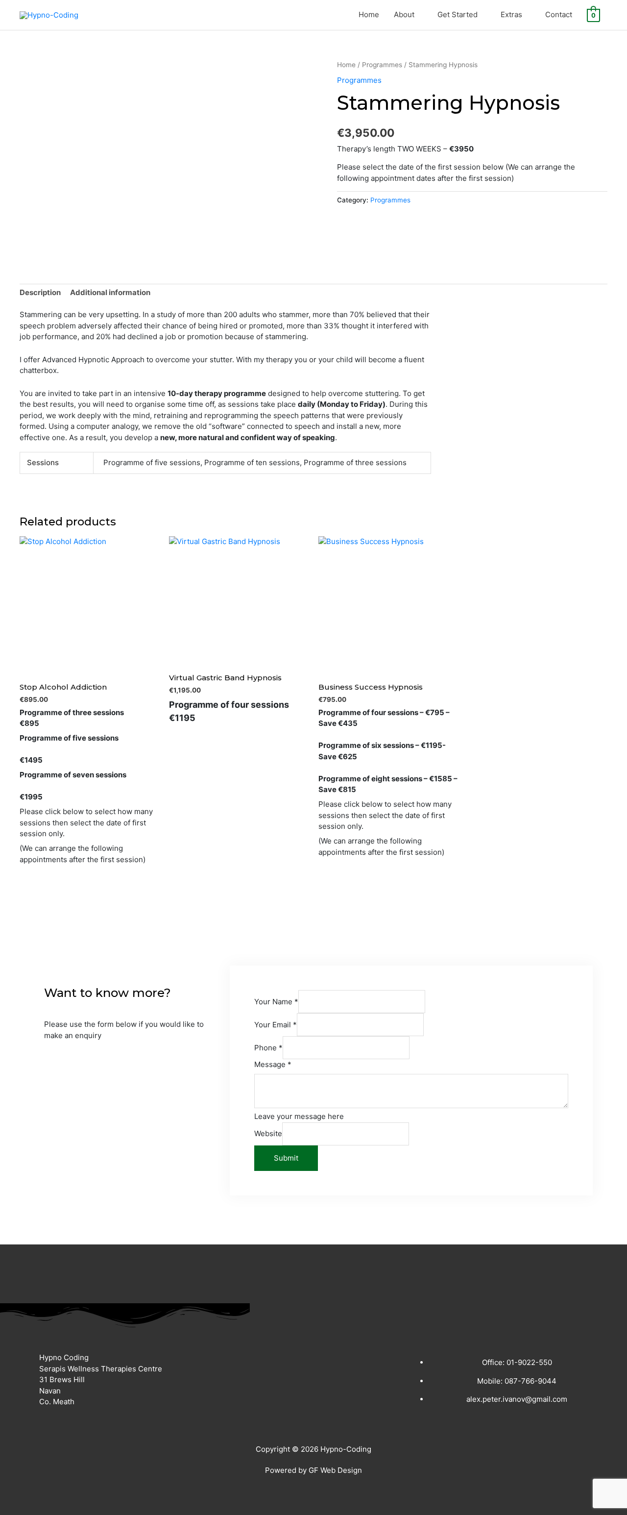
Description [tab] (40, 292)
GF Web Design (335, 1470)
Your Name (276, 1001)
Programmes (382, 65)
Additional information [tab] (110, 292)
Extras (511, 14)
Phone (268, 1047)
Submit (286, 1158)
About (404, 14)
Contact (558, 14)
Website (268, 1133)
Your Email (275, 1024)
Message (272, 1064)
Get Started (457, 14)
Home (369, 14)
